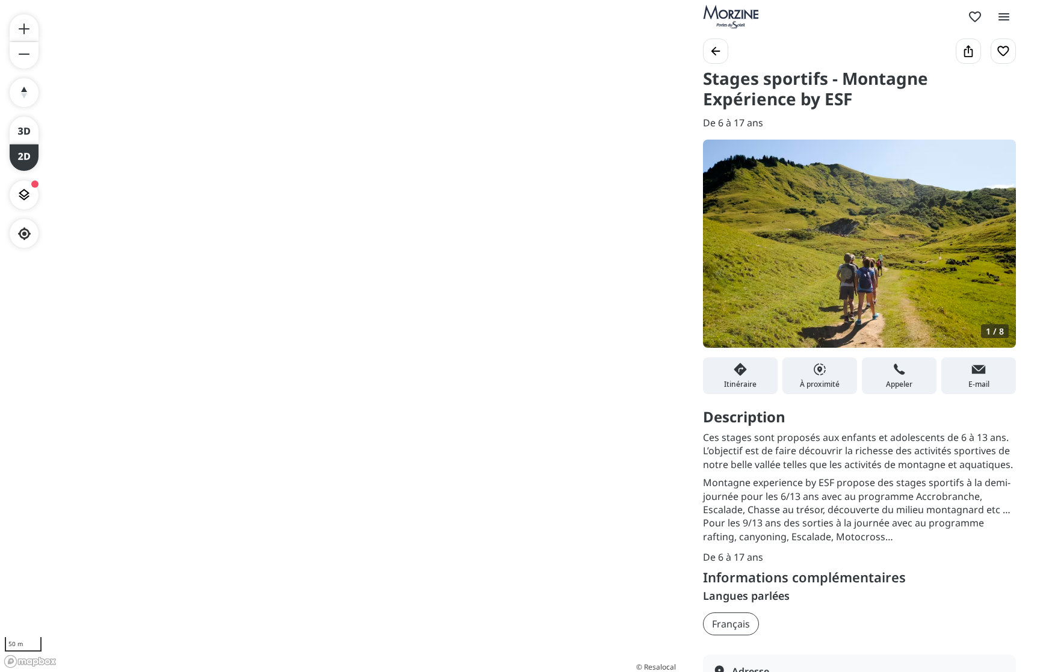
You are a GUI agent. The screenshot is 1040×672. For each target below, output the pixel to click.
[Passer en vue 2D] (24, 157)
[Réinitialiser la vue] (24, 92)
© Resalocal (656, 667)
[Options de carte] (24, 194)
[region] (339, 336)
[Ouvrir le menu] (1004, 17)
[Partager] (968, 51)
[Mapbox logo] (30, 661)
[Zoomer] (24, 27)
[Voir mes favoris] (975, 17)
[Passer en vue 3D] (24, 130)
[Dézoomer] (24, 55)
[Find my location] (24, 233)
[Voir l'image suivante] (994, 250)
